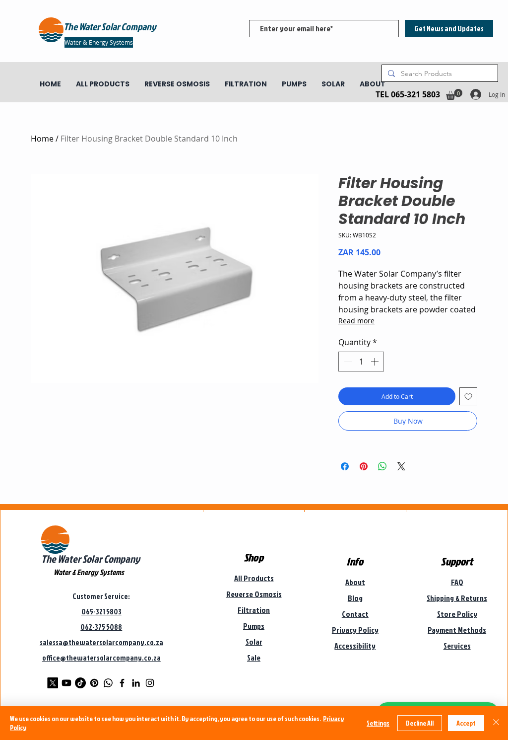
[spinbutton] (361, 361)
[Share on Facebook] (345, 466)
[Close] (496, 723)
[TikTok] (80, 682)
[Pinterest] (94, 682)
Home (42, 138)
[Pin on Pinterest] (364, 466)
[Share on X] (401, 466)
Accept (466, 723)
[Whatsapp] (108, 682)
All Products (254, 578)
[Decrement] (347, 361)
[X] (52, 682)
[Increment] (375, 361)
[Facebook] (122, 682)
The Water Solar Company (90, 558)
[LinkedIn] (135, 682)
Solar (254, 641)
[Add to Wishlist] (468, 396)
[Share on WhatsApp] (382, 466)
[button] (454, 94)
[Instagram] (149, 682)
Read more (356, 320)
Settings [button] (378, 723)
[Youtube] (66, 682)
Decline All (420, 723)
